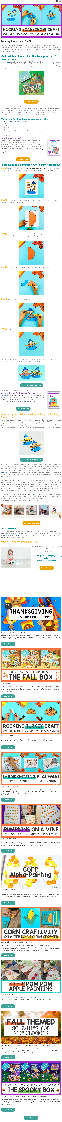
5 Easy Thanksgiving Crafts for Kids (14, 632)
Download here (23, 159)
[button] (31, 1118)
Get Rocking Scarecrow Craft (31, 385)
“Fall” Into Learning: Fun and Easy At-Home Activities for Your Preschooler (28, 1045)
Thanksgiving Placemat (10, 786)
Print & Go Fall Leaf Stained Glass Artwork (23, 150)
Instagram (18, 535)
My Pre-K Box (33, 494)
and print (26, 168)
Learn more (31, 101)
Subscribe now (46, 568)
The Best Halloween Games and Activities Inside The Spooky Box (25, 1096)
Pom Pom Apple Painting (10, 994)
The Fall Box (5, 683)
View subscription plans (31, 523)
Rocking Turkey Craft (9, 735)
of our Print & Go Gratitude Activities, (17, 395)
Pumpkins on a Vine (8, 839)
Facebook (8, 535)
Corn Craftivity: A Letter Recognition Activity (17, 942)
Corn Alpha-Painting (8, 890)
